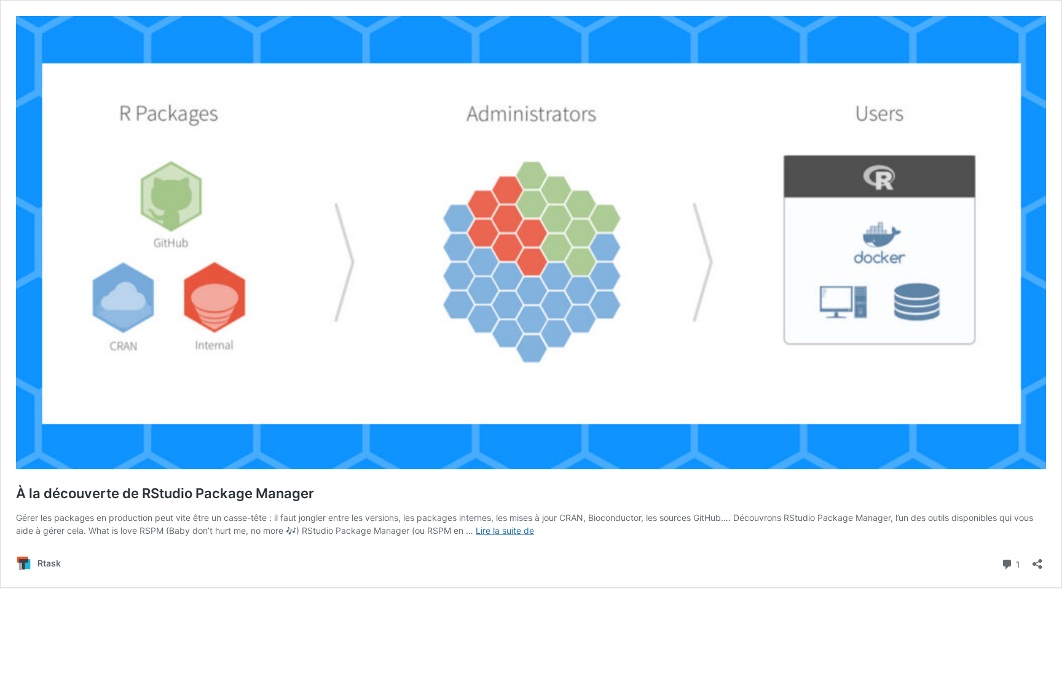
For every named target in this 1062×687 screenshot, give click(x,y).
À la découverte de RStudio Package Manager (165, 493)
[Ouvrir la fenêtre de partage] (1037, 560)
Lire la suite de (505, 530)
